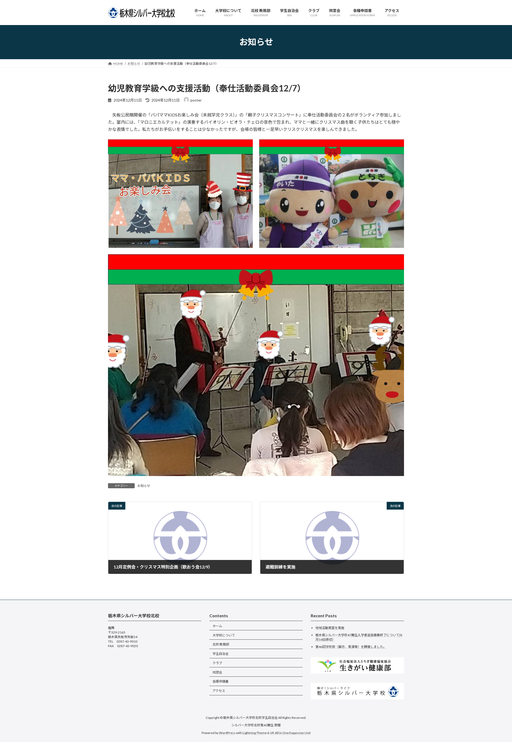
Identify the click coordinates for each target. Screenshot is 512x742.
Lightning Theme (255, 733)
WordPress (227, 733)
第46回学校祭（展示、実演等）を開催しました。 (350, 646)
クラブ (217, 663)
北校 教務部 (221, 644)
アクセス (219, 691)
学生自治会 (221, 654)
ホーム (217, 626)
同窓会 (217, 672)
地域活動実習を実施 (329, 628)
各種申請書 (221, 681)
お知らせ (143, 486)
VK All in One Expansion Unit (290, 733)
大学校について (224, 635)
